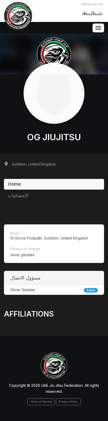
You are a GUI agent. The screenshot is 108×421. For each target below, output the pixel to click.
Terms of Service (41, 402)
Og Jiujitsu (54, 137)
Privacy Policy (68, 402)
